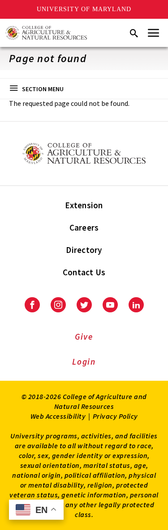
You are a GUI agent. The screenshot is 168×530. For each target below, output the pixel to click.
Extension (84, 205)
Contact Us (84, 272)
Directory (84, 249)
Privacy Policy (115, 416)
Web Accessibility (58, 416)
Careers (84, 227)
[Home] (46, 33)
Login (84, 361)
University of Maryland (84, 9)
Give (84, 336)
